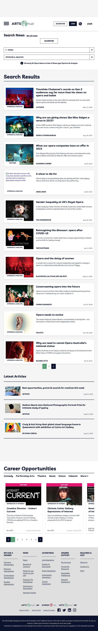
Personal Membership (9, 570)
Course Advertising (46, 582)
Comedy (8, 475)
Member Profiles (29, 593)
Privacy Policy (24, 610)
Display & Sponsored (46, 565)
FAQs (82, 571)
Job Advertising (48, 560)
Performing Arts (25, 475)
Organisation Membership (9, 576)
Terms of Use (36, 610)
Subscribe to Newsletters (28, 587)
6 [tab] (35, 539)
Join (73, 24)
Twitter (64, 610)
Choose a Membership (9, 563)
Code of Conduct (49, 610)
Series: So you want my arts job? (28, 573)
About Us (83, 562)
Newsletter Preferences (65, 574)
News (25, 560)
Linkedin (69, 610)
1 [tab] (12, 539)
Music (52, 475)
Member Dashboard (65, 580)
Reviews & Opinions (27, 565)
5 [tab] (31, 539)
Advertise (49, 41)
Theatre (41, 475)
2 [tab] (17, 539)
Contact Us (84, 566)
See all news (32, 36)
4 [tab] (26, 539)
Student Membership (9, 583)
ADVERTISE (60, 24)
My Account (66, 562)
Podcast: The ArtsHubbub (28, 580)
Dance (62, 475)
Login (89, 24)
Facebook (59, 610)
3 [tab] (22, 539)
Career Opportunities (30, 468)
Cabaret (73, 475)
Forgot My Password (65, 567)
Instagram (74, 610)
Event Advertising (49, 571)
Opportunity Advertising (47, 576)
